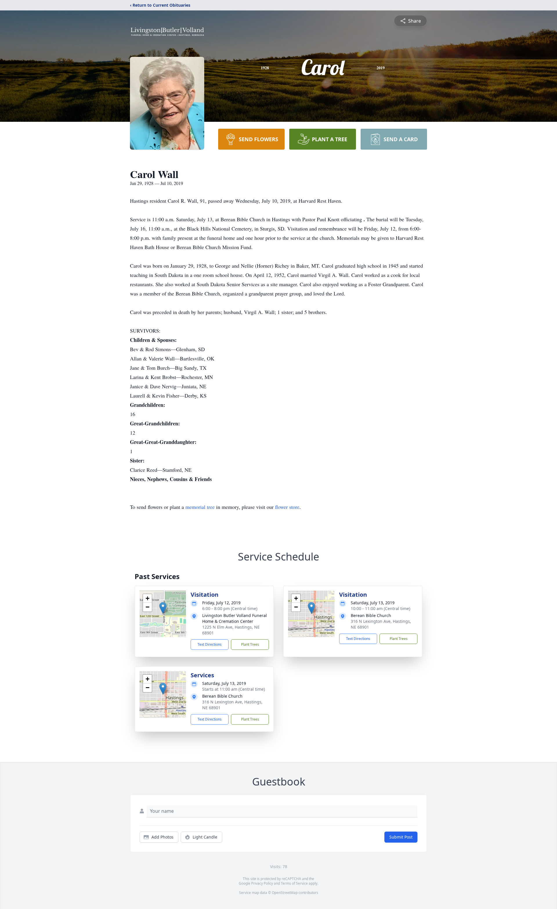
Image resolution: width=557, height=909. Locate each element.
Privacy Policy (262, 883)
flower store (287, 506)
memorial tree (200, 506)
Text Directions (210, 644)
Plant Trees (250, 644)
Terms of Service (294, 883)
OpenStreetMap (285, 892)
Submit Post (401, 837)
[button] (163, 608)
